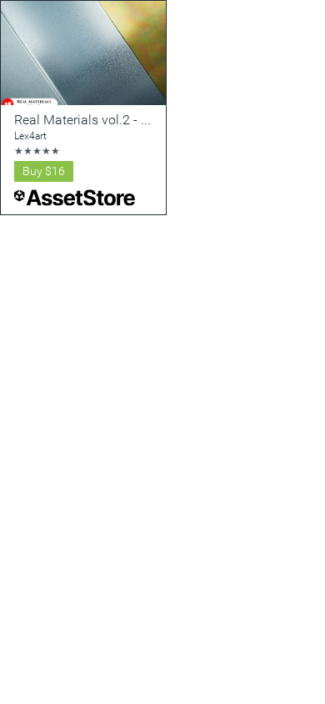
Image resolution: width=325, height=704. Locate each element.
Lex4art (30, 136)
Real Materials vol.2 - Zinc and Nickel (123, 120)
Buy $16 (43, 171)
